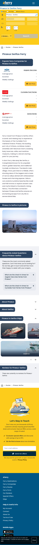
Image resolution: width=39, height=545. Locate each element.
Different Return (20, 11)
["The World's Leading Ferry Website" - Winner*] (7, 3)
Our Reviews (7, 493)
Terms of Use (8, 517)
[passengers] (31, 360)
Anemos (26, 354)
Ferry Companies (9, 484)
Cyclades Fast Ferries (29, 92)
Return (4, 11)
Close (34, 540)
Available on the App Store (8, 531)
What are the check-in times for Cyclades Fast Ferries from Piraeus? (18, 287)
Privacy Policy (22, 460)
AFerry (5, 477)
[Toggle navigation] (33, 3)
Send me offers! (21, 454)
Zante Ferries (32, 114)
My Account (7, 508)
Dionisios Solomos (13, 335)
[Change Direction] (36, 15)
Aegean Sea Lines (30, 70)
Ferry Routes (7, 487)
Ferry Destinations (10, 481)
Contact (6, 511)
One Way (11, 11)
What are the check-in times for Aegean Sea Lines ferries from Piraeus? (17, 277)
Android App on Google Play (8, 535)
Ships (5, 499)
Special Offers (8, 496)
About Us (6, 514)
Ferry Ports (7, 490)
